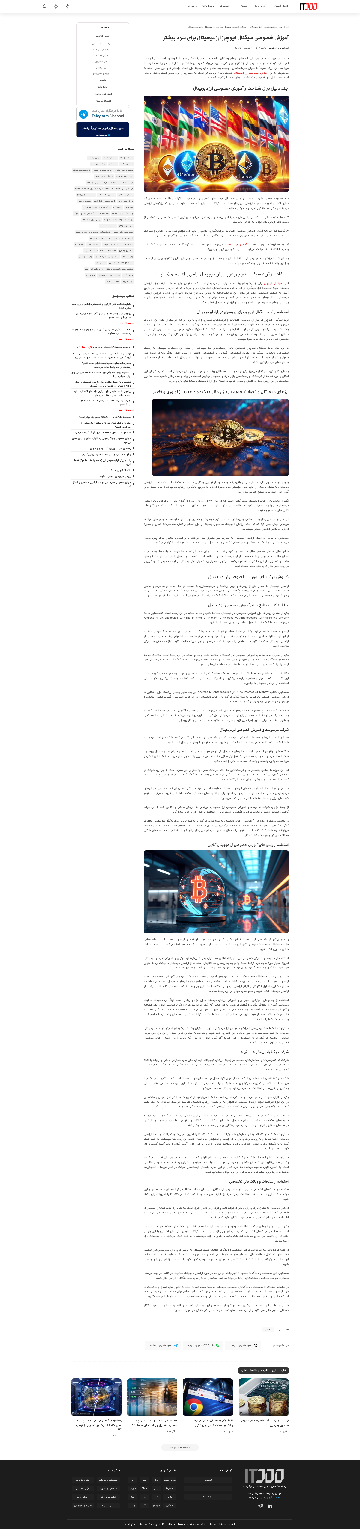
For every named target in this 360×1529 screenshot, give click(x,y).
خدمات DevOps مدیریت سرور (121, 263)
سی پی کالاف (81, 232)
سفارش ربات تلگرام (125, 195)
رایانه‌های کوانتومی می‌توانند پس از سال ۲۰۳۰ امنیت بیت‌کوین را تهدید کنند (98, 1425)
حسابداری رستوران (126, 250)
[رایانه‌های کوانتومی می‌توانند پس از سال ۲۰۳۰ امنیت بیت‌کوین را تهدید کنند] (96, 1397)
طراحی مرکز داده (94, 157)
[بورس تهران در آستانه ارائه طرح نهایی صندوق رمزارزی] (264, 1397)
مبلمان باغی (117, 207)
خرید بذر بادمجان (84, 201)
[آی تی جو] (306, 6)
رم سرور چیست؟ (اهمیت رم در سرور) (111, 347)
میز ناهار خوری (105, 207)
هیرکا (76, 213)
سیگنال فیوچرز (273, 283)
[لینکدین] (269, 1506)
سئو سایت (90, 275)
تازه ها (238, 47)
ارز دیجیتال (248, 47)
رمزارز (268, 1329)
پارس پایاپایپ (127, 281)
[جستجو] (44, 6)
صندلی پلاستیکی (90, 207)
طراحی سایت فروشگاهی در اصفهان (95, 213)
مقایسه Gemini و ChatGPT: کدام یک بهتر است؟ (105, 417)
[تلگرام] (259, 1506)
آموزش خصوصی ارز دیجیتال (251, 73)
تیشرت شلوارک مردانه (124, 176)
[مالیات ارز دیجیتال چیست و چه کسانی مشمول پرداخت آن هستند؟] (152, 1397)
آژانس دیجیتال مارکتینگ (97, 182)
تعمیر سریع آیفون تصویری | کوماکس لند (116, 232)
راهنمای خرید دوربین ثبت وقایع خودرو (110, 448)
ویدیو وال (93, 232)
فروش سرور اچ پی (98, 164)
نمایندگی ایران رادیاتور (106, 195)
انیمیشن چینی (101, 263)
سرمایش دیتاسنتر (110, 157)
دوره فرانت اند (97, 269)
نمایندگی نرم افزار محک (104, 176)
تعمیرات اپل (79, 244)
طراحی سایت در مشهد (108, 238)
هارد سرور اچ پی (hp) (86, 195)
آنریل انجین (98, 201)
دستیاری (93, 238)
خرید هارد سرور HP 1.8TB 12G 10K (119, 188)
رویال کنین (113, 164)
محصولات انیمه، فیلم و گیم (115, 219)
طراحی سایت (110, 201)
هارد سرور (129, 207)
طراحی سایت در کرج (125, 244)
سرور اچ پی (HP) (126, 225)
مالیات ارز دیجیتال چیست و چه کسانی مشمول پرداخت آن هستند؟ (154, 1423)
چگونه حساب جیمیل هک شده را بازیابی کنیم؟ (106, 454)
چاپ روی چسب (109, 244)
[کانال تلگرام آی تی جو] (102, 114)
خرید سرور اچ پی (126, 238)
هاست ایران (273, 1497)
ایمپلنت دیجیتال (85, 256)
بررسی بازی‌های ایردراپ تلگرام (115, 476)
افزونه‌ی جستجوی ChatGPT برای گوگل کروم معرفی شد (101, 432)
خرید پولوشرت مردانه (81, 170)
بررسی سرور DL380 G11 (91, 219)
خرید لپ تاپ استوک (108, 225)
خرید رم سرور (100, 256)
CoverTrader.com (108, 250)
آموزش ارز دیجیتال (235, 245)
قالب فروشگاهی (126, 164)
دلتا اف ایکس (113, 256)
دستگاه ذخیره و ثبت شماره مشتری (119, 269)
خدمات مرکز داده (126, 157)
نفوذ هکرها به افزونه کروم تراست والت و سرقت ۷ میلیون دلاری (211, 1423)
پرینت (130, 219)
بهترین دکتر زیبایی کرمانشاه (122, 213)
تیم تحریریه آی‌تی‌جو (279, 47)
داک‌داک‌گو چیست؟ (121, 470)
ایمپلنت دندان (127, 256)
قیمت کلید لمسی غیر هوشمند (121, 182)
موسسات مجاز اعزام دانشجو (109, 275)
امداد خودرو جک (93, 244)
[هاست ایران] (102, 129)
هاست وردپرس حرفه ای (123, 170)
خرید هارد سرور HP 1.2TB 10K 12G (89, 188)
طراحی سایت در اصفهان (102, 170)
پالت (86, 269)
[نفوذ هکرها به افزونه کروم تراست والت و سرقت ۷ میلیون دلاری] (208, 1397)
